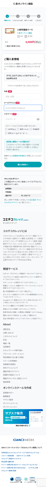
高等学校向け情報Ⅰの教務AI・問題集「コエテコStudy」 (23, 312)
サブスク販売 (8, 399)
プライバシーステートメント (13, 353)
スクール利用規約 (10, 360)
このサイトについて (10, 336)
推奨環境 (6, 381)
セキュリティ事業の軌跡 (8, 470)
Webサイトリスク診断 (23, 455)
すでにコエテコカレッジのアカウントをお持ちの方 (21, 77)
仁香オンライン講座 (24, 33)
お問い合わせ (8, 332)
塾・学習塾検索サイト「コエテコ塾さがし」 (17, 291)
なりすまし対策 (33, 468)
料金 (5, 339)
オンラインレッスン (10, 406)
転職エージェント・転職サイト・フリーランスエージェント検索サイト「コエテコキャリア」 (23, 286)
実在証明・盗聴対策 (7, 461)
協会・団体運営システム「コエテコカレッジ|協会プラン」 (22, 318)
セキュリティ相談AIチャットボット (11, 458)
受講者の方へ (8, 392)
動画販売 (6, 396)
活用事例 (6, 346)
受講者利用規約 (19, 155)
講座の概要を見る (13, 46)
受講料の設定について (11, 374)
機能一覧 (6, 343)
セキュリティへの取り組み (13, 350)
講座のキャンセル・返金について (15, 378)
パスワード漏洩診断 (7, 455)
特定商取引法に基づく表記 (13, 357)
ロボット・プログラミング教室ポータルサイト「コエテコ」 (22, 273)
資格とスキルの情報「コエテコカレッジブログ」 (19, 309)
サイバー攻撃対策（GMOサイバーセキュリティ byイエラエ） (19, 464)
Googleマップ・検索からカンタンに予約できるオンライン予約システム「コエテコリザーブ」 (22, 301)
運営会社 (6, 329)
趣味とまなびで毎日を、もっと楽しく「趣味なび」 (20, 315)
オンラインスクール (10, 403)
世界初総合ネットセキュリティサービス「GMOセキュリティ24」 (20, 452)
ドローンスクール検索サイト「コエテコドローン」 (20, 282)
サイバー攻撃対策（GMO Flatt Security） (13, 468)
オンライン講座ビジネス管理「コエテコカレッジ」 (20, 305)
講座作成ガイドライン (11, 371)
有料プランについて (10, 367)
